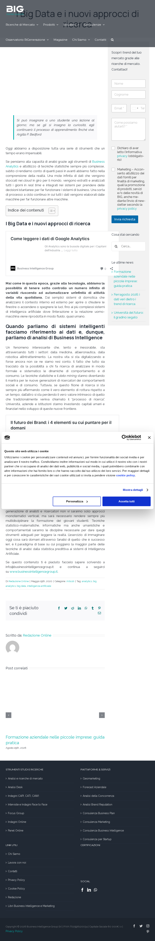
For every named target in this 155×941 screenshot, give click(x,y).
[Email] (99, 613)
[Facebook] (58, 608)
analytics (87, 581)
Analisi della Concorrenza (98, 795)
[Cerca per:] (129, 246)
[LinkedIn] (79, 608)
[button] (112, 39)
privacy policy (127, 208)
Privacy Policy (16, 879)
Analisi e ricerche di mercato (25, 778)
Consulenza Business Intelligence (103, 830)
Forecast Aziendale (94, 787)
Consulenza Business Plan (99, 813)
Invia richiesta (124, 219)
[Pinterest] (99, 608)
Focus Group (16, 813)
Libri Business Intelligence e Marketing (31, 905)
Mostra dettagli (133, 489)
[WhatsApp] (86, 608)
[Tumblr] (92, 608)
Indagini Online (17, 821)
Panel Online (15, 830)
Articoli (70, 581)
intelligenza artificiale (39, 586)
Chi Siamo (14, 853)
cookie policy (125, 475)
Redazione (14, 897)
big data (21, 586)
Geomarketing (91, 778)
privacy (122, 156)
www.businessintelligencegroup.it (34, 571)
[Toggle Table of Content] (50, 211)
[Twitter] (65, 608)
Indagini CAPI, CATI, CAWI (23, 795)
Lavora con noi (17, 862)
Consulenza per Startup (97, 839)
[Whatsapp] (95, 890)
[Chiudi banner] (149, 437)
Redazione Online (19, 581)
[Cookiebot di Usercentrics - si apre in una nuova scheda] (124, 437)
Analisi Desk (15, 787)
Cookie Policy (16, 888)
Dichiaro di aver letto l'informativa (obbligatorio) (130, 154)
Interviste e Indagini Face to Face (27, 804)
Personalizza (74, 501)
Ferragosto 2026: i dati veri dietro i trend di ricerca (127, 299)
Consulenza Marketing (96, 821)
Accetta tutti (127, 501)
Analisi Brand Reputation (97, 804)
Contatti (12, 871)
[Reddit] (72, 608)
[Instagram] (147, 925)
